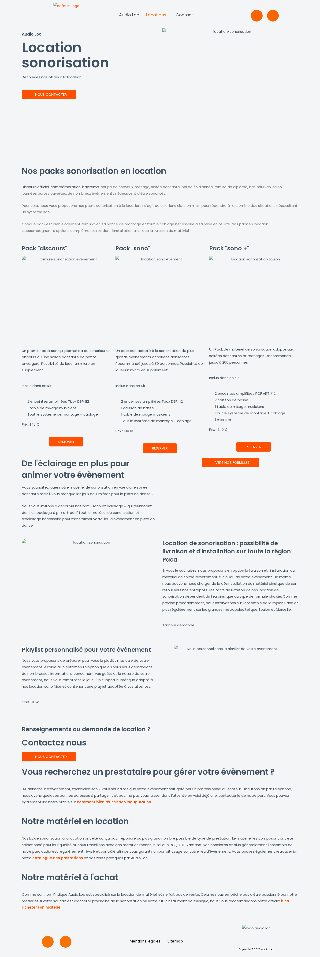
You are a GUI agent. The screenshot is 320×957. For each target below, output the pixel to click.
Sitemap (175, 941)
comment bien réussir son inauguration (114, 802)
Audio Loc (129, 15)
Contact (184, 15)
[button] (157, 15)
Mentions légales (145, 941)
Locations (156, 15)
